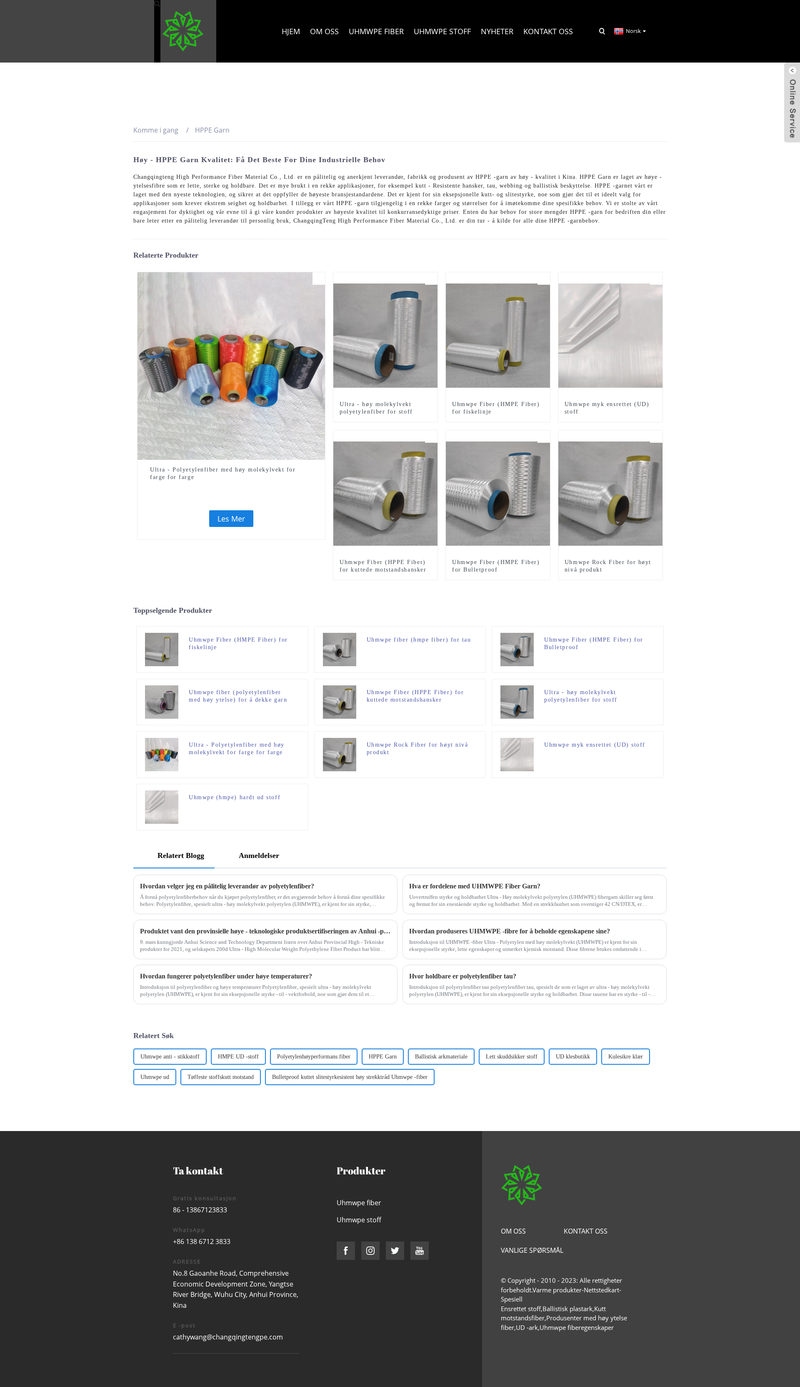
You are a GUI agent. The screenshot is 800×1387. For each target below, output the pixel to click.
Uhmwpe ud (154, 1077)
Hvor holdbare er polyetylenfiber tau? (462, 976)
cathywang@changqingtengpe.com (228, 1337)
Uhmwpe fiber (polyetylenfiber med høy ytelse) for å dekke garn (238, 696)
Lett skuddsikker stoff (512, 1056)
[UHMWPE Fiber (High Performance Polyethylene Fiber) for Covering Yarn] (161, 701)
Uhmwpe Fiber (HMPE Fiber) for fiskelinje (496, 408)
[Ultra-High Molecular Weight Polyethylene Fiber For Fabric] (385, 334)
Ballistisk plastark (567, 1308)
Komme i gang (155, 130)
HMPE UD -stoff (238, 1056)
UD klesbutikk (573, 1056)
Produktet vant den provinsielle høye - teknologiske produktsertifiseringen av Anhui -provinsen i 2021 (265, 931)
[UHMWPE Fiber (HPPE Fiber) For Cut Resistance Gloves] (385, 492)
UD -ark (527, 1327)
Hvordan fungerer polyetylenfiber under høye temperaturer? (226, 976)
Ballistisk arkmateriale (441, 1056)
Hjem (291, 31)
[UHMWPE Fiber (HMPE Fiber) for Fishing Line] (498, 334)
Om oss (324, 31)
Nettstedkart (601, 1290)
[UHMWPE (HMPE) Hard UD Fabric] (161, 806)
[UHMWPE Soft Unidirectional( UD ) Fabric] (610, 334)
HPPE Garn (383, 1056)
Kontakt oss (548, 31)
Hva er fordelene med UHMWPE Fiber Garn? (474, 886)
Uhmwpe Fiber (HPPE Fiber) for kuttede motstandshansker (383, 566)
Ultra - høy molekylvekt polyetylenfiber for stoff (376, 408)
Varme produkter (557, 1290)
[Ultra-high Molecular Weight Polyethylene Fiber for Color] (231, 365)
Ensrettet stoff (521, 1308)
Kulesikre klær (625, 1056)
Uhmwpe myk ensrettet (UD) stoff (607, 408)
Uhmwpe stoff (442, 31)
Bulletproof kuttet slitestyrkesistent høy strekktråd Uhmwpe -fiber (350, 1077)
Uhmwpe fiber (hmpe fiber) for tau (419, 640)
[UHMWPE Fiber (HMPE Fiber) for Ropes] (339, 648)
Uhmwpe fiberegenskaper (577, 1327)
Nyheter (497, 31)
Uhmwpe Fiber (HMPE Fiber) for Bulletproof (496, 566)
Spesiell (511, 1299)
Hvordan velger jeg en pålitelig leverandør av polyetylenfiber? (227, 886)
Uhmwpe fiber (376, 31)
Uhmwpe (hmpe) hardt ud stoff (234, 797)
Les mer (231, 519)
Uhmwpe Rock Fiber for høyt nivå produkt (608, 566)
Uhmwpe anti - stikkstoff (170, 1056)
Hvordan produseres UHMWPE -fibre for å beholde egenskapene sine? (509, 931)
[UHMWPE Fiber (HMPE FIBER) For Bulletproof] (498, 492)
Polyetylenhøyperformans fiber (313, 1056)
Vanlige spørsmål (532, 1250)
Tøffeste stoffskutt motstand (221, 1077)
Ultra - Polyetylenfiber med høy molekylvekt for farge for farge (222, 473)
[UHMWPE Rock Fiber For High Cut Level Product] (610, 492)
